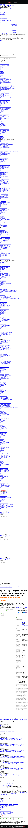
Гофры (1, 252)
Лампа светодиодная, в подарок (20, 719)
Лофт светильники (4, 292)
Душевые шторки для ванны (6, 144)
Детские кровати (3, 420)
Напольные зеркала (4, 482)
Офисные (2, 311)
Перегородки (3, 220)
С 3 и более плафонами (5, 319)
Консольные (2, 443)
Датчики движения (4, 393)
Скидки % (2, 815)
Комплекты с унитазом (5, 202)
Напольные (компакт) (5, 153)
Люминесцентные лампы (5, 406)
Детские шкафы (3, 466)
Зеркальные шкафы (4, 65)
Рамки (1, 389)
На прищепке (3, 314)
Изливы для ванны (4, 181)
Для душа (2, 177)
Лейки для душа (3, 192)
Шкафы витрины (4, 469)
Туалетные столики (4, 447)
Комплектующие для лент (6, 348)
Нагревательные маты (5, 242)
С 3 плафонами (3, 303)
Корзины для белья (4, 98)
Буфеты (1, 475)
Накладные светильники (5, 283)
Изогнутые (2, 329)
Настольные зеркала (4, 483)
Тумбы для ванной (4, 455)
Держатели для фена (4, 89)
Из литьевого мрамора (5, 122)
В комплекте (3, 728)
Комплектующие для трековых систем (8, 290)
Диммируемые (3, 381)
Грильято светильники (5, 404)
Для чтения (2, 328)
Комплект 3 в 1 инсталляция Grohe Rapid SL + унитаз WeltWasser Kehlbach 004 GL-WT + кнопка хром (12, 745)
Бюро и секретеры (4, 473)
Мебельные (2, 295)
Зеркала (1, 66)
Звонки (1, 392)
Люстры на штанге (4, 269)
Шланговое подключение (5, 198)
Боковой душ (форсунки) (5, 191)
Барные (1, 436)
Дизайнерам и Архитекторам (6, 506)
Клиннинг (2, 35)
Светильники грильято (5, 362)
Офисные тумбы (3, 457)
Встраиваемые (3, 281)
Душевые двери (3, 141)
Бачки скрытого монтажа (5, 209)
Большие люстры (4, 267)
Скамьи (1, 463)
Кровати (2, 419)
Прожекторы (3, 353)
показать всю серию (25, 626)
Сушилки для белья (4, 116)
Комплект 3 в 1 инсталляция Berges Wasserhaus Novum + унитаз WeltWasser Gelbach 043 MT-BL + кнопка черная (12, 757)
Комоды (2, 73)
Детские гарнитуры (4, 488)
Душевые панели (4, 190)
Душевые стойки (4, 189)
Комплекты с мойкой (4, 234)
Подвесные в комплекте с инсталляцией (9, 151)
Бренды (5, 33)
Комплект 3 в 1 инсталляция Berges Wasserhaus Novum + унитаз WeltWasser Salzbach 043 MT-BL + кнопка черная (12, 763)
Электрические (3, 225)
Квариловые (3, 125)
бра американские (18, 784)
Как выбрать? (3, 814)
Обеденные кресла (4, 429)
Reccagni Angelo (24, 621)
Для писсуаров (3, 204)
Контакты (6, 10)
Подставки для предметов (6, 105)
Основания (2, 423)
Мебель (6, 35)
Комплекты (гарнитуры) (5, 62)
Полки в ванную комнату (5, 107)
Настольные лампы (4, 367)
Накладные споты (4, 320)
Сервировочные (3, 444)
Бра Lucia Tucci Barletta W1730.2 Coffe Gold (5, 559)
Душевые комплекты (4, 186)
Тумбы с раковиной (4, 64)
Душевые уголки (4, 140)
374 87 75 (3, 12)
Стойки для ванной (4, 114)
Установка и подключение (6, 813)
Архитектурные (3, 354)
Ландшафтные (3, 352)
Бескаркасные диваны (5, 415)
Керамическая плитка (21, 34)
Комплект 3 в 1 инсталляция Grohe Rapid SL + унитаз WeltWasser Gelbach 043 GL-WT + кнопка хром (12, 739)
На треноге (2, 327)
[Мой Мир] (24, 612)
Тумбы (1, 71)
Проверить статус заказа (5, 811)
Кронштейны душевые (5, 188)
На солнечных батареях (5, 355)
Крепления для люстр (5, 275)
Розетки (2, 387)
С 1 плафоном (3, 300)
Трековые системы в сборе (6, 287)
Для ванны (2, 175)
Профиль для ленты (4, 342)
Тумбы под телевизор (5, 456)
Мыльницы (2, 103)
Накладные (2, 162)
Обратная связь (3, 507)
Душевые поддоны (4, 143)
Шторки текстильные (5, 130)
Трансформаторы (4, 397)
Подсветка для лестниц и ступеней (8, 307)
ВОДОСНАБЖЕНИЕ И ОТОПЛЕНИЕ (18, 259)
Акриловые (2, 121)
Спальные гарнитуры (5, 485)
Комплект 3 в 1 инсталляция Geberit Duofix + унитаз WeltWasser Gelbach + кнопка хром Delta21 (11, 775)
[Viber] (26, 612)
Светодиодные (3, 369)
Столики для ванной (4, 115)
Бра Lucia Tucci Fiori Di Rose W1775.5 (5, 513)
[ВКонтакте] (18, 612)
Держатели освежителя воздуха (7, 90)
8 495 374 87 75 (3, 5)
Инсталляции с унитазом (5, 734)
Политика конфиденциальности (7, 805)
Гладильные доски (4, 83)
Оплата (11, 8)
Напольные (2, 169)
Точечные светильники (5, 365)
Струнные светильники (5, 288)
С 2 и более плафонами (5, 325)
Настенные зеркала (4, 480)
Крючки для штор (4, 102)
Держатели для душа (4, 197)
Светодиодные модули (5, 345)
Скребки (2, 111)
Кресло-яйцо (3, 433)
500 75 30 (3, 13)
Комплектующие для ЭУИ (6, 399)
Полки (1, 75)
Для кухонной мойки (4, 179)
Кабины (2, 137)
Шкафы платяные (4, 465)
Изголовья (2, 422)
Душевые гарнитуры (4, 184)
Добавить (2, 736)
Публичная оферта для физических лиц (9, 802)
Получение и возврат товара (6, 504)
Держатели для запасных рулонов (7, 86)
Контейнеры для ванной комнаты (7, 97)
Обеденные (2, 435)
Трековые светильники (5, 333)
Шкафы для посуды (4, 470)
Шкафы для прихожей (5, 471)
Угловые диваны (3, 413)
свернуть (25, 827)
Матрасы (2, 421)
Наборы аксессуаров (4, 104)
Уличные (2, 350)
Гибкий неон (3, 343)
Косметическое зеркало (5, 100)
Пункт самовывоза (4, 503)
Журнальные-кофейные (5, 442)
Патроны (2, 385)
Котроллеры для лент (4, 347)
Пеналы (2, 67)
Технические (3, 383)
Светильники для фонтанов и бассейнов (9, 407)
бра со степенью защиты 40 (8, 784)
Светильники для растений (6, 296)
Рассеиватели (3, 346)
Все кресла (2, 426)
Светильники (3, 76)
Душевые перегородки (5, 145)
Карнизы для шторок (4, 131)
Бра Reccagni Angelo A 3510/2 (6, 719)
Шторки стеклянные (4, 129)
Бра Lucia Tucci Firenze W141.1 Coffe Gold (5, 536)
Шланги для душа (4, 196)
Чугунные (2, 124)
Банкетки (2, 72)
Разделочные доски (4, 239)
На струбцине (3, 312)
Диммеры (2, 391)
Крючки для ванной (4, 101)
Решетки (2, 256)
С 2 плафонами (3, 302)
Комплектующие (3, 78)
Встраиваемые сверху (5, 165)
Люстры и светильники (11, 34)
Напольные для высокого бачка (7, 155)
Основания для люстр (5, 276)
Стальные (2, 123)
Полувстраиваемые (4, 167)
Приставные (3, 152)
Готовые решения (4, 68)
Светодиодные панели (5, 297)
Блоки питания (3, 341)
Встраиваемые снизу (4, 166)
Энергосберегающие (4, 378)
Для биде (2, 180)
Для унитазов (3, 201)
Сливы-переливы (4, 132)
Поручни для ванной (4, 109)
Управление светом (4, 270)
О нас (1, 799)
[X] (22, 612)
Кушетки (2, 417)
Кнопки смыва (3, 208)
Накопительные (3, 228)
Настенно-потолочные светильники (8, 291)
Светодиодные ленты (5, 340)
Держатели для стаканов (5, 87)
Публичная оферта (4, 505)
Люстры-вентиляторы (5, 274)
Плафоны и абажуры (4, 271)
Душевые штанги (4, 194)
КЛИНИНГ (7, 260)
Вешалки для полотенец (5, 82)
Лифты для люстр (4, 273)
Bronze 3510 (23, 625)
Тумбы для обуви (4, 454)
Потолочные (3, 263)
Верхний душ (3, 187)
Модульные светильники (5, 364)
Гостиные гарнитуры (4, 486)
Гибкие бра (2, 304)
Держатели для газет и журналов (7, 85)
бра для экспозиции (4, 783)
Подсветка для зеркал (5, 305)
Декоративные (3, 310)
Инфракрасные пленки (5, 246)
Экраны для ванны (4, 127)
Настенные (2, 284)
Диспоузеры (2, 235)
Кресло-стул (2, 430)
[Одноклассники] (20, 612)
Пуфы (1, 461)
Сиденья (2, 110)
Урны (1, 117)
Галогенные (2, 379)
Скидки (1, 33)
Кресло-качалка (3, 432)
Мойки (1, 233)
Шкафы (1, 69)
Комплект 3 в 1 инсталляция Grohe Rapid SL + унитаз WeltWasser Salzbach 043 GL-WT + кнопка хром (12, 751)
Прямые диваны (3, 412)
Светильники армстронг (5, 361)
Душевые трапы (3, 254)
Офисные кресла (3, 427)
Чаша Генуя (2, 156)
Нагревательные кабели (5, 244)
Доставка (8, 8)
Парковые (2, 356)
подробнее (15, 2)
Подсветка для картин (5, 306)
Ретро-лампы (3, 370)
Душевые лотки (3, 255)
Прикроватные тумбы (5, 453)
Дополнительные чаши (5, 237)
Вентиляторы (3, 408)
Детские (2, 313)
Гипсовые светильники (5, 293)
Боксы (1, 138)
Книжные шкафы (4, 468)
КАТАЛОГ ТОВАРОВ (5, 584)
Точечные (2, 282)
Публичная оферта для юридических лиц (9, 804)
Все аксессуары (3, 80)
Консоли (2, 74)
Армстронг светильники (5, 403)
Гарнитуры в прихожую (5, 487)
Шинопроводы (3, 289)
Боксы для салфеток (4, 81)
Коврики (2, 96)
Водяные (2, 224)
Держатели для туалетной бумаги (7, 88)
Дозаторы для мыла (4, 93)
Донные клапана (3, 170)
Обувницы (2, 472)
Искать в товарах (4, 55)
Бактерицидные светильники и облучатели (9, 298)
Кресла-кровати (3, 428)
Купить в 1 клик (23, 607)
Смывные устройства (5, 219)
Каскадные (2, 268)
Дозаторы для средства (5, 238)
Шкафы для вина (4, 476)
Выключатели (3, 390)
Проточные (2, 230)
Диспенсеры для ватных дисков (7, 91)
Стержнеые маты (4, 245)
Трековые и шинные (4, 285)
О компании (2, 8)
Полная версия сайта (4, 816)
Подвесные (2, 150)
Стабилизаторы (3, 396)
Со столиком (3, 326)
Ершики (2, 94)
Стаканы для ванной (4, 112)
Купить (17, 607)
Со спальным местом (4, 414)
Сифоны (2, 251)
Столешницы (3, 163)
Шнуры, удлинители (4, 394)
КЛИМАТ (2, 260)
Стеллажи (2, 477)
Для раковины (3, 174)
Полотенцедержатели (5, 108)
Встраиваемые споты (4, 321)
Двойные (2, 168)
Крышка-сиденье (4, 158)
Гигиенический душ (4, 195)
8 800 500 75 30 (10, 5)
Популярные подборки (5, 781)
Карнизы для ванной (4, 95)
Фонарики (2, 358)
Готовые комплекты (4, 176)
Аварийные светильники (5, 401)
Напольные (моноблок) (5, 154)
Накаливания (3, 382)
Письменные (3, 448)
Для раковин (3, 205)
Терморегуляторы (4, 247)
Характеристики (19, 619)
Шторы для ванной (4, 118)
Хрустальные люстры (5, 266)
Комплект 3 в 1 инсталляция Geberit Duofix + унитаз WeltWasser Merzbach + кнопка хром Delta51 (11, 769)
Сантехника (2, 34)
